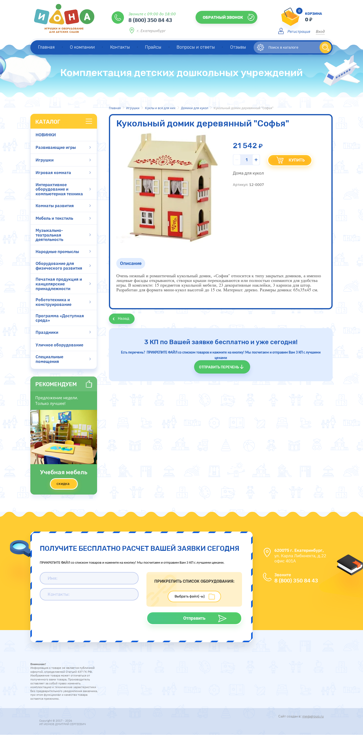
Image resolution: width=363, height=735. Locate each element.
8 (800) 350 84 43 (150, 19)
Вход (320, 31)
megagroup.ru (313, 716)
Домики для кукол (194, 108)
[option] (171, 187)
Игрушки (133, 108)
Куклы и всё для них (160, 108)
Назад (123, 318)
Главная (115, 108)
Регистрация (298, 31)
